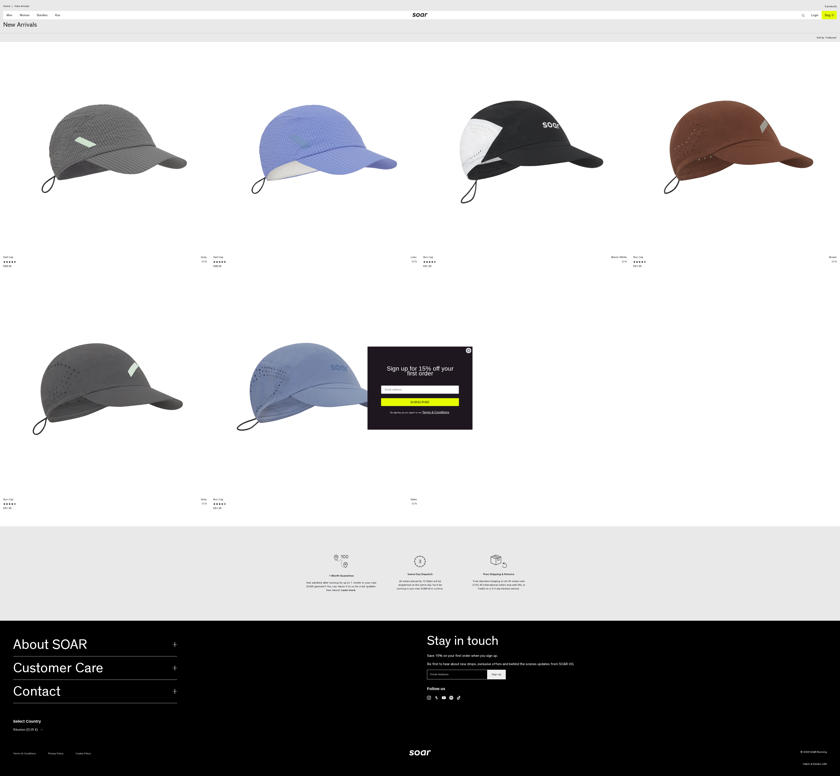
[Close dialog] (468, 350)
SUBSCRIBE (420, 402)
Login (816, 15)
